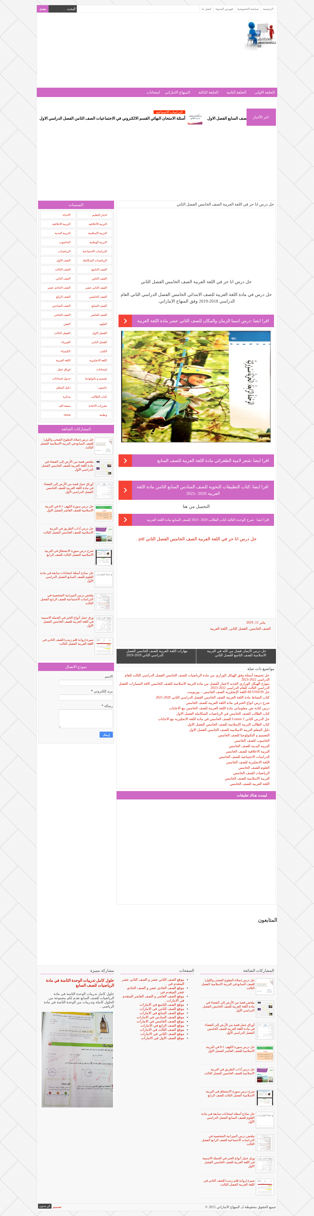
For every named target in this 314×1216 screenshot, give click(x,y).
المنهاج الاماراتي (177, 92)
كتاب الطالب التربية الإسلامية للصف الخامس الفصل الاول (228, 724)
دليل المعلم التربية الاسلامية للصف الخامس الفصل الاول (229, 730)
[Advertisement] (127, 53)
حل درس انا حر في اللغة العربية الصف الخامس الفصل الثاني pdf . (196, 538)
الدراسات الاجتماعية (199, 112)
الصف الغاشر (62, 315)
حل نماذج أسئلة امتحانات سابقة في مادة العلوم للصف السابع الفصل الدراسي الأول (66, 577)
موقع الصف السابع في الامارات (162, 1013)
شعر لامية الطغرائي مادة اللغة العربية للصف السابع (204, 460)
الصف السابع (99, 305)
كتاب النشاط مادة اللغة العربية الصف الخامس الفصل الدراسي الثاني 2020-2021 (213, 697)
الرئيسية (268, 9)
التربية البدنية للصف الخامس (249, 746)
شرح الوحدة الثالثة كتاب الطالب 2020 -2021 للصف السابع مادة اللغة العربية (201, 520)
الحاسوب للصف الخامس (252, 740)
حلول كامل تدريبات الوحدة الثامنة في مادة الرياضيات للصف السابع (80, 983)
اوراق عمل (63, 369)
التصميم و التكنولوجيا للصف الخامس (244, 735)
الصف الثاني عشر (96, 287)
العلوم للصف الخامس (254, 767)
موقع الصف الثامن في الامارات (162, 1009)
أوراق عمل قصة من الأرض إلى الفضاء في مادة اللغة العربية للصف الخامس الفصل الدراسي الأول (68, 488)
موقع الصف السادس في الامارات (160, 1017)
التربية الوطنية (98, 242)
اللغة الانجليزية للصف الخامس (248, 762)
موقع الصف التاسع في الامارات (162, 1004)
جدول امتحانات (61, 378)
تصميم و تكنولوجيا (96, 378)
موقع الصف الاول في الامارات (162, 1038)
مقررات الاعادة (98, 405)
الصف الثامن (99, 278)
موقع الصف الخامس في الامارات (160, 1021)
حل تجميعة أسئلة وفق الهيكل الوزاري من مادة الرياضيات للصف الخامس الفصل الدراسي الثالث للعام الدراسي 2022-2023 (197, 677)
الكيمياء (65, 351)
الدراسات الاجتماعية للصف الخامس (244, 757)
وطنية (103, 415)
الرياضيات (64, 251)
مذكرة (66, 396)
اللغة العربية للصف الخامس (250, 784)
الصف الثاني (63, 278)
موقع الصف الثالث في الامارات (162, 1030)
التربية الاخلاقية (61, 224)
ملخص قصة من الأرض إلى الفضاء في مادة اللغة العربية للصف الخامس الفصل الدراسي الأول (67, 465)
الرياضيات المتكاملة (95, 260)
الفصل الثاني (238, 628)
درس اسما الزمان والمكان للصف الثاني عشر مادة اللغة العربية (194, 320)
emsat (67, 415)
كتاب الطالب (99, 396)
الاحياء (66, 215)
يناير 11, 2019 (255, 622)
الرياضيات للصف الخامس (251, 773)
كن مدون (44, 1206)
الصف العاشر (99, 315)
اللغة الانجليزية (98, 360)
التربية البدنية (62, 233)
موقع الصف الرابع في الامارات (162, 1025)
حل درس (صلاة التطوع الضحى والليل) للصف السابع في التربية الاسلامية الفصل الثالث (66, 443)
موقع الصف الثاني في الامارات (162, 1034)
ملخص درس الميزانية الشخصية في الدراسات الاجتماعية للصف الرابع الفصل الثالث (66, 599)
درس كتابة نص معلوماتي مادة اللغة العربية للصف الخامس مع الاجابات (219, 708)
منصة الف (64, 405)
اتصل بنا (206, 9)
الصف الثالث (62, 269)
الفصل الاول (99, 333)
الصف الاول (63, 260)
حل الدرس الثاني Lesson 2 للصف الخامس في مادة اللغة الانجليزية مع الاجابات (214, 719)
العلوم (103, 324)
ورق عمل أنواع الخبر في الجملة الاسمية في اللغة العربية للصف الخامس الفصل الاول (67, 621)
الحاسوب (64, 242)
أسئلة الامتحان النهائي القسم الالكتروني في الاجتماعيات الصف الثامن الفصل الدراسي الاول (142, 118)
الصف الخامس (260, 628)
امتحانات (153, 92)
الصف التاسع (99, 269)
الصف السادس (61, 305)
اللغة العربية (218, 628)
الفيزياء (65, 342)
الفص (67, 324)
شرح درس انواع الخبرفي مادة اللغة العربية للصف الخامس (228, 703)
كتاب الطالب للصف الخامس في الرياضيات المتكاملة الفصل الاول (223, 713)
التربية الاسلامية (97, 233)
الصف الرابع (63, 296)
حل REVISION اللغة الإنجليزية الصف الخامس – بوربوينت (228, 692)
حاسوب (102, 387)
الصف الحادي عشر (59, 287)
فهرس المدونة (224, 9)
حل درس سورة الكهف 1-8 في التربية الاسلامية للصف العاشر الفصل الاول (69, 508)
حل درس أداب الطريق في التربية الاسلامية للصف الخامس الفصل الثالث (68, 530)
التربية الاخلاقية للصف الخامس (248, 751)
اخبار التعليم (99, 215)
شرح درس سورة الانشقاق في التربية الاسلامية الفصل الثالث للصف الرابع (69, 553)
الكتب (103, 351)
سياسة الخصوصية (248, 9)
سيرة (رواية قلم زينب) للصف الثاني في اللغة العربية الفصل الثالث (67, 641)
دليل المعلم (63, 387)
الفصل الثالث (62, 333)
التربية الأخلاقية (98, 224)
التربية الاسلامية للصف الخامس (247, 778)
